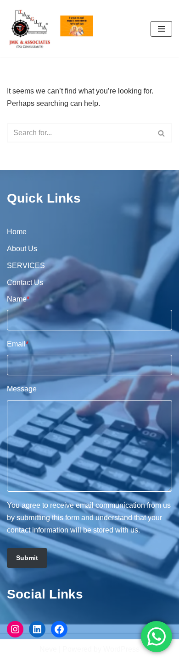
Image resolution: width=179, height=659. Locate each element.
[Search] (161, 133)
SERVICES (26, 265)
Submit (27, 557)
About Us (22, 249)
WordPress (121, 649)
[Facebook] (59, 629)
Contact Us (25, 282)
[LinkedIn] (37, 629)
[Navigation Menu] (161, 29)
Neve (48, 649)
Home (17, 232)
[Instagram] (15, 629)
